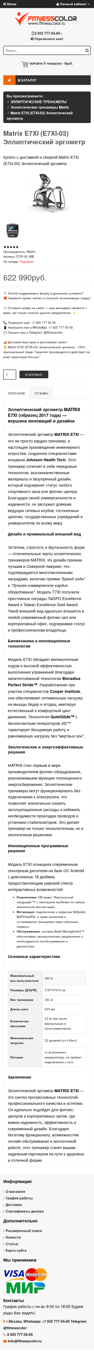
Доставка (14, 1204)
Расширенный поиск (24, 1230)
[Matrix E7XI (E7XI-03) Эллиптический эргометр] (12, 230)
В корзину (33, 374)
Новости (13, 1237)
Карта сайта (16, 1250)
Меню (11, 4)
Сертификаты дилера (25, 1211)
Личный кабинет (73, 4)
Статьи (12, 1243)
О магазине (15, 1191)
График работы (19, 1198)
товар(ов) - (58, 63)
